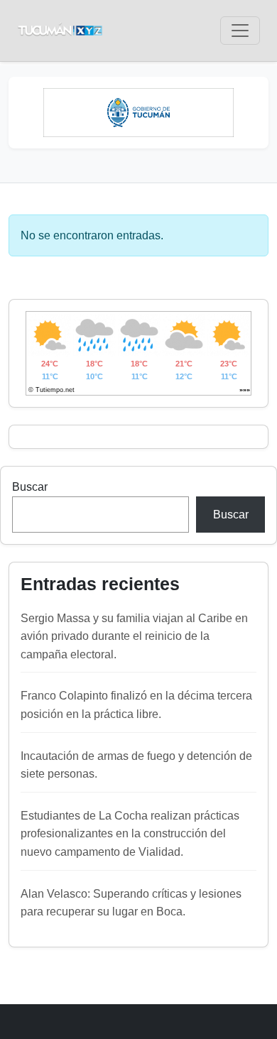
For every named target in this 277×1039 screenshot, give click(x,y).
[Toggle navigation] (240, 30)
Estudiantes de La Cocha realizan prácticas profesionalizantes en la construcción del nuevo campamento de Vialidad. (130, 834)
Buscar (30, 487)
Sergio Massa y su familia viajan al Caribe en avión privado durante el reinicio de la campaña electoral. (134, 636)
